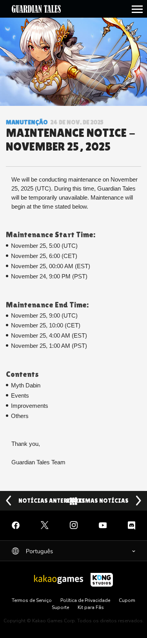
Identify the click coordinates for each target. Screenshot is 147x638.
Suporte (60, 607)
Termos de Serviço (32, 600)
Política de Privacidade (85, 600)
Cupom (127, 600)
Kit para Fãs (91, 607)
